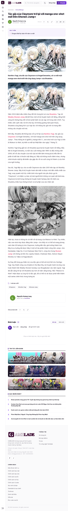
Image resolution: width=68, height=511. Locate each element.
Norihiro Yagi (49, 134)
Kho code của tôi (13, 500)
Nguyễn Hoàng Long (19, 21)
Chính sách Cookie (13, 482)
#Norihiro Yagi (22, 287)
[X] (47, 21)
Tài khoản (11, 491)
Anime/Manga (19, 9)
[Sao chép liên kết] (51, 21)
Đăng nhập (52, 3)
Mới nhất (61, 322)
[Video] (3, 27)
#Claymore (12, 287)
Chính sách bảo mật (13, 471)
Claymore (11, 137)
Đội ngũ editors (43, 438)
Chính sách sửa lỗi (13, 476)
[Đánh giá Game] (3, 15)
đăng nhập (23, 327)
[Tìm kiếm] (3, 11)
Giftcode (10, 497)
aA (60, 22)
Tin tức (41, 441)
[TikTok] (13, 458)
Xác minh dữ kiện (13, 485)
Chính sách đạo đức (13, 474)
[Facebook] (44, 21)
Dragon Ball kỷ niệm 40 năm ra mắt (23, 33)
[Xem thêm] (3, 31)
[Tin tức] (3, 19)
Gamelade (11, 9)
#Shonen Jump (33, 287)
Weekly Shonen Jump (16, 117)
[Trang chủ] (3, 7)
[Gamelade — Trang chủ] (3, 2)
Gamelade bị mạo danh (14, 488)
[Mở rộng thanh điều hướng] (3, 508)
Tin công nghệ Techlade (46, 444)
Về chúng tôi (42, 435)
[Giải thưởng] (3, 23)
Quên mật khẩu (12, 494)
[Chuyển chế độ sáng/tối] (45, 3)
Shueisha (53, 114)
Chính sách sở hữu (13, 479)
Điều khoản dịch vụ (13, 468)
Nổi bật (54, 322)
